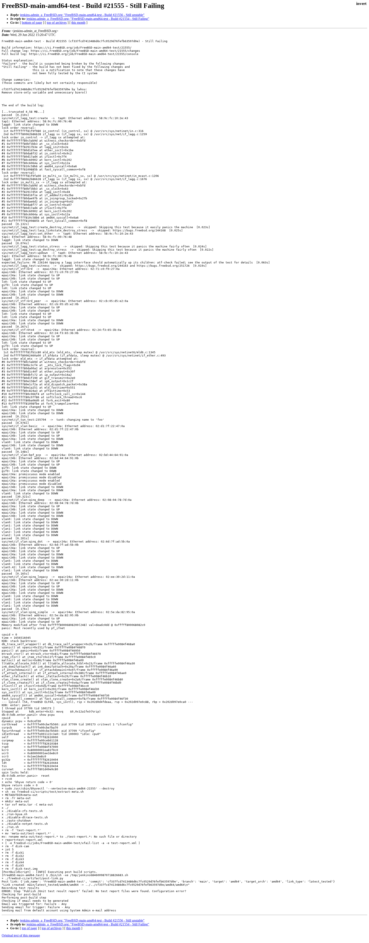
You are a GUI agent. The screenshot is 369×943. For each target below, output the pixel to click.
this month (78, 22)
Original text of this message (21, 935)
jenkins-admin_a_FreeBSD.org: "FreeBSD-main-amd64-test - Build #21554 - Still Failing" (87, 19)
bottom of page (32, 22)
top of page (29, 928)
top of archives (57, 22)
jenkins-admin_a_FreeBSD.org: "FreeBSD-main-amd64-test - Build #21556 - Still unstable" (82, 15)
